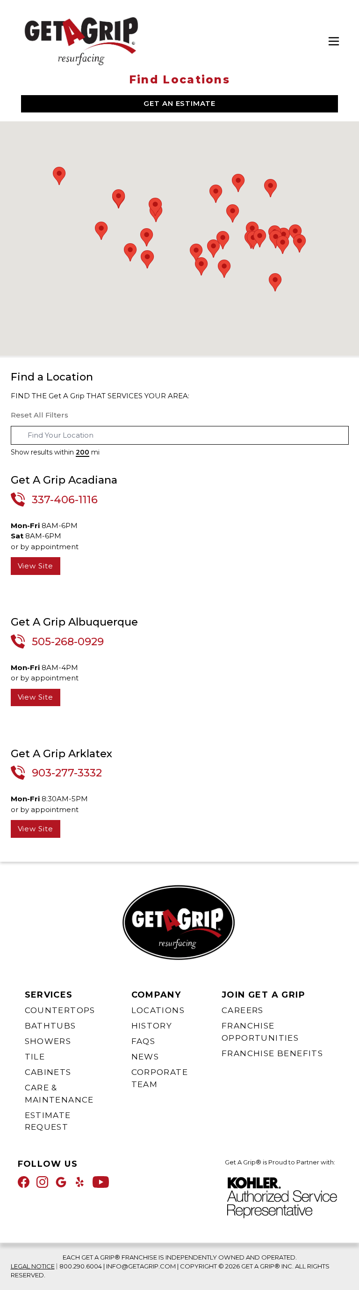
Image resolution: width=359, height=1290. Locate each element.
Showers (48, 1041)
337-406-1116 (65, 499)
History (151, 1025)
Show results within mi (55, 452)
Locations (158, 1010)
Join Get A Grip (263, 995)
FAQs (143, 1041)
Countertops (60, 1010)
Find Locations (179, 79)
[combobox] (180, 435)
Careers (243, 1010)
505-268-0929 (68, 641)
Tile (35, 1056)
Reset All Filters (39, 414)
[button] (232, 213)
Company (156, 995)
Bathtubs (50, 1025)
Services (49, 995)
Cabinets (48, 1072)
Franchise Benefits (272, 1053)
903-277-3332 (67, 772)
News (145, 1056)
